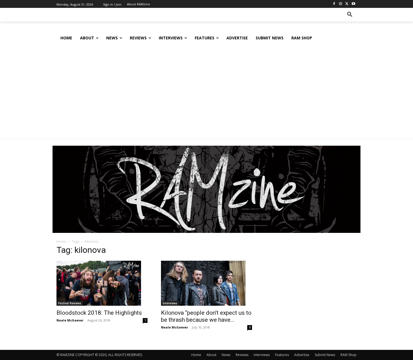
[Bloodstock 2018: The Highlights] (102, 283)
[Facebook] (334, 4)
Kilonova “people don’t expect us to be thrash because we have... (206, 316)
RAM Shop (349, 354)
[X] (347, 4)
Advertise (301, 354)
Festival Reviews (69, 303)
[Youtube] (353, 4)
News (226, 354)
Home (61, 241)
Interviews (170, 303)
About (211, 354)
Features (282, 354)
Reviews (242, 354)
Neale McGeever (69, 320)
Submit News (325, 354)
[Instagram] (340, 4)
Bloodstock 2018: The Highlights (99, 312)
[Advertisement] (206, 87)
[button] (350, 14)
